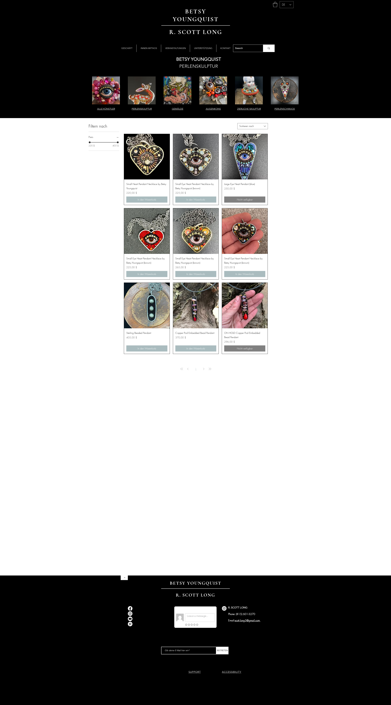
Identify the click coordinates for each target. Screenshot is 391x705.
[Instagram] (130, 613)
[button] (275, 4)
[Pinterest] (130, 624)
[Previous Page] (188, 369)
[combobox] (252, 126)
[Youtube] (130, 619)
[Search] (268, 48)
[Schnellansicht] (147, 157)
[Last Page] (210, 369)
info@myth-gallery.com (146, 614)
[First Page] (182, 369)
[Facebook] (130, 608)
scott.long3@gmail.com (247, 620)
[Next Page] (204, 369)
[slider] (89, 142)
